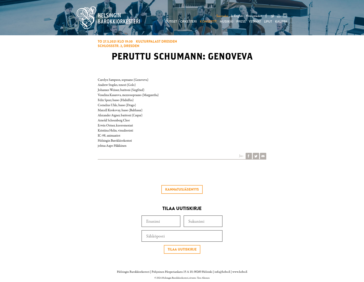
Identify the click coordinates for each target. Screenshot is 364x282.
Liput (268, 21)
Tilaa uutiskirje (182, 249)
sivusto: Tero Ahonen (199, 278)
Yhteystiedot (254, 16)
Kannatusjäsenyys (182, 189)
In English (237, 16)
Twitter (256, 156)
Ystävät (255, 21)
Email (263, 156)
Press (241, 21)
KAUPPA (281, 21)
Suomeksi (222, 16)
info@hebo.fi (222, 272)
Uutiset (171, 21)
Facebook (249, 156)
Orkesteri (188, 21)
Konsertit (208, 21)
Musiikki (226, 21)
